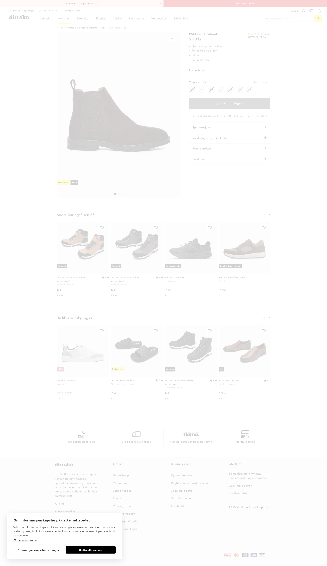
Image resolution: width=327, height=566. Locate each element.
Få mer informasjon (25, 540)
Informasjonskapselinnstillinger (38, 550)
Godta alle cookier (91, 550)
